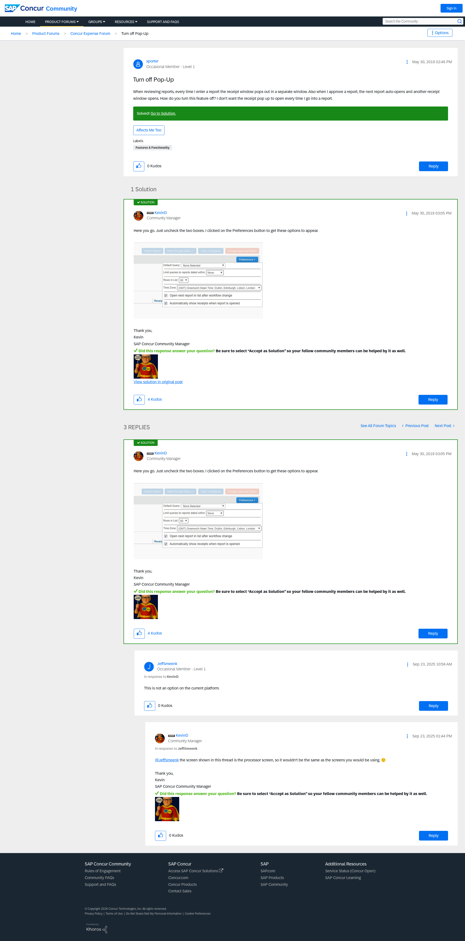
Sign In (452, 8)
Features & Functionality (153, 147)
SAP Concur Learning (343, 878)
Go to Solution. (163, 113)
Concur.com (178, 878)
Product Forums (45, 33)
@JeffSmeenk (167, 760)
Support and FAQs (100, 884)
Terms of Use (114, 913)
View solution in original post (158, 382)
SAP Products (272, 878)
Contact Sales (179, 891)
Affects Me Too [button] (148, 130)
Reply (434, 166)
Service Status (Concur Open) (350, 871)
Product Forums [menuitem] (60, 22)
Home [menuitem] (30, 22)
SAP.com (268, 871)
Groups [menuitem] (95, 22)
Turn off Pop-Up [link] (134, 33)
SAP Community (274, 884)
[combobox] (423, 21)
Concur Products (182, 884)
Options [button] (442, 33)
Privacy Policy (93, 913)
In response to (161, 677)
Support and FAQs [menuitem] (163, 22)
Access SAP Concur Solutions (193, 871)
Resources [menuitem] (124, 22)
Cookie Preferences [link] (198, 913)
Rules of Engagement (103, 871)
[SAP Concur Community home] (24, 8)
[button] (407, 62)
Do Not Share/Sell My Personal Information (154, 913)
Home (16, 33)
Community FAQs (99, 878)
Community (61, 8)
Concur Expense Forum (90, 33)
